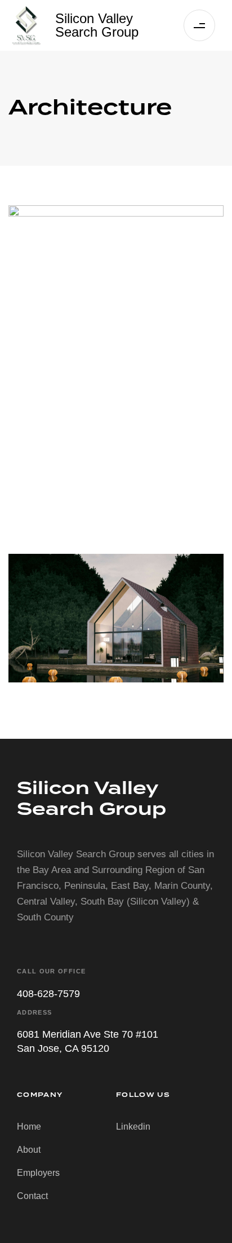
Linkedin (133, 1126)
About (29, 1149)
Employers (38, 1173)
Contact (32, 1196)
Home (29, 1126)
